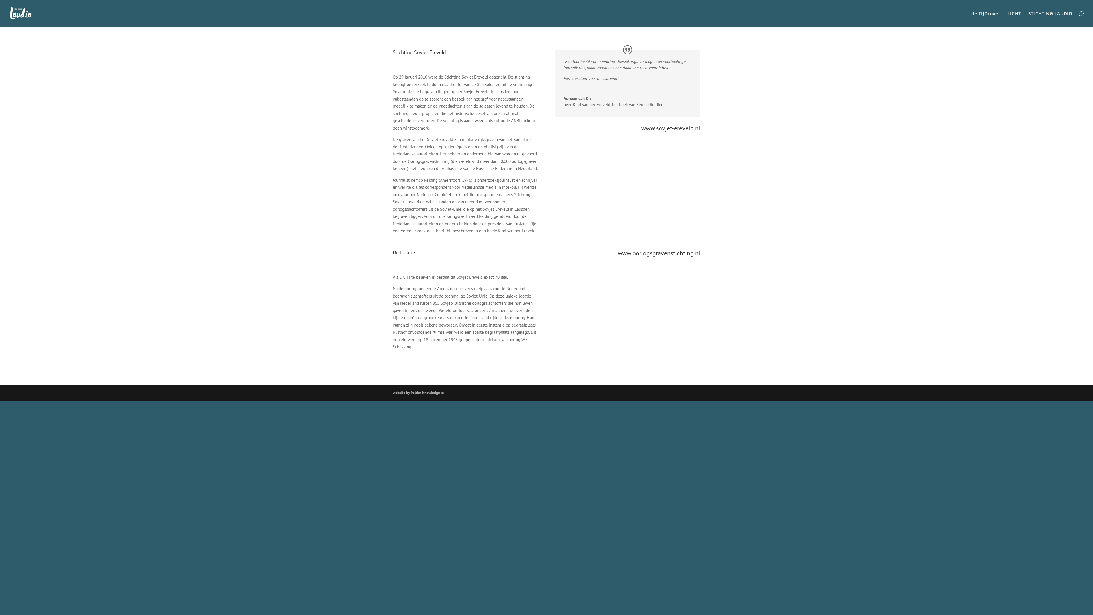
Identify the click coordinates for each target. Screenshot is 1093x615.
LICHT (1014, 13)
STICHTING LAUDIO (1050, 13)
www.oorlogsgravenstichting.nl (659, 253)
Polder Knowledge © (427, 392)
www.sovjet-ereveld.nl (670, 128)
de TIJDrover (985, 13)
